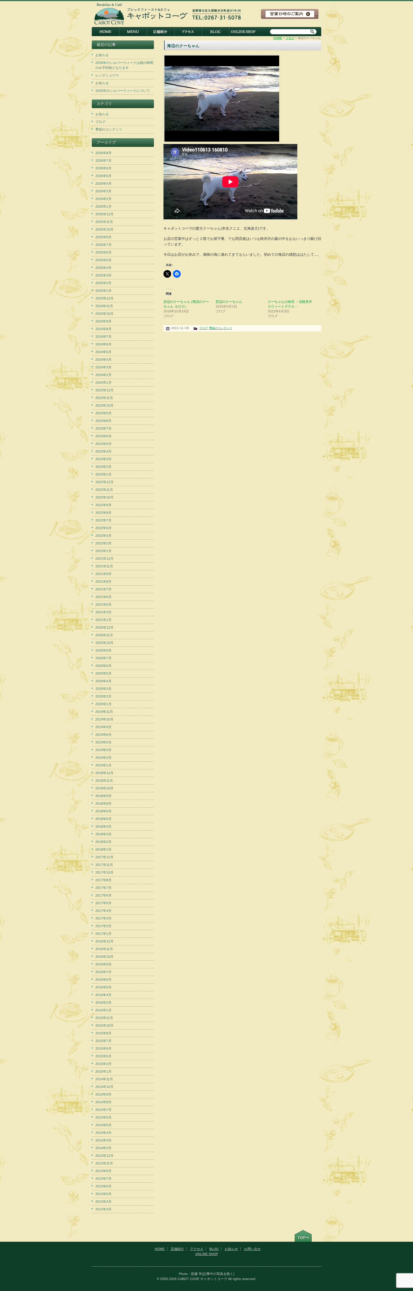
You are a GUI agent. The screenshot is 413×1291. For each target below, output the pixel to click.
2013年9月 (103, 1171)
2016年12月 (104, 941)
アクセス (188, 31)
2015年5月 (103, 1056)
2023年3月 (103, 459)
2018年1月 (103, 849)
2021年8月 (103, 581)
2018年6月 (103, 811)
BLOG (215, 31)
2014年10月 (104, 1087)
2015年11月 (104, 1018)
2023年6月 (103, 436)
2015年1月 (103, 1071)
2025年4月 (103, 268)
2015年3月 (103, 1064)
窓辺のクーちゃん (229, 302)
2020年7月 (103, 658)
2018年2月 (103, 842)
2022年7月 (103, 520)
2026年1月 (103, 206)
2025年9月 (103, 237)
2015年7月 (103, 1041)
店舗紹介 (160, 31)
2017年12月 (104, 857)
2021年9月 (103, 574)
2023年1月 (103, 474)
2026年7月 (103, 160)
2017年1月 (103, 934)
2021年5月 (103, 604)
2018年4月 (103, 826)
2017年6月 (103, 895)
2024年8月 (103, 329)
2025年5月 (103, 260)
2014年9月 (103, 1094)
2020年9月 (103, 650)
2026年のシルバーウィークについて (122, 91)
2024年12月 (104, 298)
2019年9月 (103, 727)
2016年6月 (103, 979)
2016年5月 (103, 987)
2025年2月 (103, 283)
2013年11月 (104, 1163)
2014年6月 (103, 1117)
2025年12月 (104, 214)
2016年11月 (104, 949)
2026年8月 (103, 153)
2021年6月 (103, 597)
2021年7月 (103, 589)
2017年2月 (103, 926)
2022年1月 (103, 551)
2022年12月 (104, 482)
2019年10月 (104, 719)
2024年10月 (104, 314)
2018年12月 (104, 773)
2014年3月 (103, 1140)
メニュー (133, 31)
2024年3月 (103, 367)
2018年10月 (104, 788)
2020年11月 (104, 635)
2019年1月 (103, 765)
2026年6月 (103, 168)
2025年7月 (103, 245)
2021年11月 (104, 566)
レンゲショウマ (107, 75)
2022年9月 (103, 505)
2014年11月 (104, 1079)
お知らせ (102, 55)
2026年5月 (103, 176)
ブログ (290, 38)
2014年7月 (103, 1110)
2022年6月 (103, 528)
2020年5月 (103, 673)
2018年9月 (103, 796)
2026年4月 (103, 183)
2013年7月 (103, 1178)
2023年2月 (103, 467)
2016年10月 (104, 957)
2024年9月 (103, 321)
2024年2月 (103, 375)
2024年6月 (103, 344)
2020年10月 (104, 643)
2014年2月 (103, 1148)
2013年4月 (103, 1201)
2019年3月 (103, 750)
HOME (105, 31)
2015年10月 (104, 1025)
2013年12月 (104, 1156)
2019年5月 (103, 742)
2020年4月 (103, 681)
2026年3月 (103, 191)
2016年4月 (103, 995)
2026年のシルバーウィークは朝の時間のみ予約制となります (124, 65)
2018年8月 (103, 803)
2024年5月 (103, 352)
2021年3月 (103, 612)
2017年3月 (103, 918)
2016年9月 (103, 964)
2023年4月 (103, 451)
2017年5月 (103, 903)
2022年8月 (103, 513)
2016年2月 (103, 1002)
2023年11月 (104, 398)
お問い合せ (252, 1249)
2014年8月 (103, 1102)
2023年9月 (103, 413)
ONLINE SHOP (243, 31)
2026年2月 (103, 199)
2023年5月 (103, 444)
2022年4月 (103, 535)
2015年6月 (103, 1048)
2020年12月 (104, 627)
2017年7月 (103, 888)
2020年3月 (103, 689)
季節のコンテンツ (220, 328)
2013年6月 (103, 1186)
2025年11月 (104, 222)
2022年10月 (104, 497)
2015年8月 (103, 1033)
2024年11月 (104, 306)
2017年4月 (103, 911)
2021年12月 (104, 558)
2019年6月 (103, 735)
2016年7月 (103, 972)
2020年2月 (103, 696)
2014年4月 (103, 1133)
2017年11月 (104, 865)
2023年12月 (104, 390)
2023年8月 (103, 421)
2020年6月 (103, 666)
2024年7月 (103, 336)
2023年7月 (103, 428)
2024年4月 (103, 359)
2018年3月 (103, 834)
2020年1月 (103, 704)
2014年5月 (103, 1125)
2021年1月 (103, 620)
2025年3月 (103, 275)
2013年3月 (103, 1209)
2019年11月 (104, 712)
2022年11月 (104, 490)
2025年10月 (104, 229)
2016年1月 (103, 1010)
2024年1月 (103, 382)
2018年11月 (104, 780)
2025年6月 (103, 252)
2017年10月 (104, 872)
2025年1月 (103, 291)
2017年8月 (103, 880)
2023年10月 (104, 405)
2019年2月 (103, 757)
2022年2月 (103, 543)
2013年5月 (103, 1194)
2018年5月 (103, 819)
